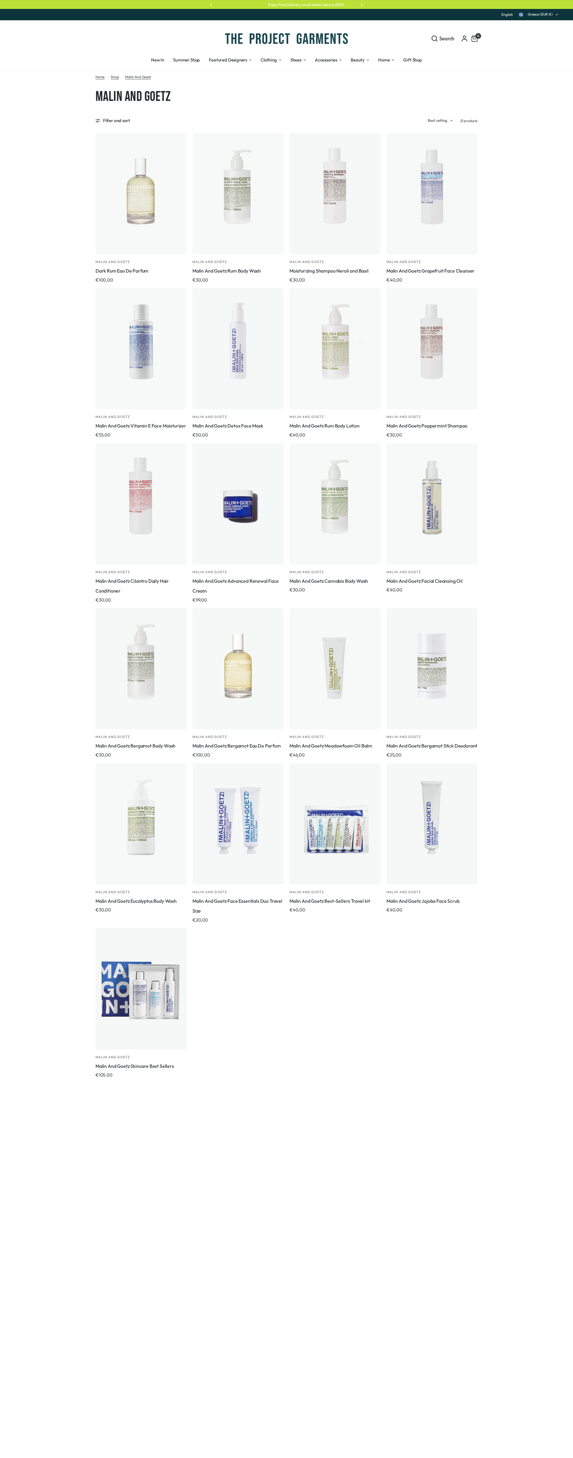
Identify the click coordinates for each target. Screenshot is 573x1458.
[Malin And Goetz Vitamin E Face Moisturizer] (141, 349)
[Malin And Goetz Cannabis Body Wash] (335, 504)
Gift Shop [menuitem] (412, 60)
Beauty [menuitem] (358, 60)
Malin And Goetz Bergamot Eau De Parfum (236, 746)
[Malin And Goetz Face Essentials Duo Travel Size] (238, 824)
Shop (115, 77)
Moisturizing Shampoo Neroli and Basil (329, 271)
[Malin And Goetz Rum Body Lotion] (335, 349)
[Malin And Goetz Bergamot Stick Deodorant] (432, 669)
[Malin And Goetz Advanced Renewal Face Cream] (238, 504)
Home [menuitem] (384, 60)
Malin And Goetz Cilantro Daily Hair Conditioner (132, 586)
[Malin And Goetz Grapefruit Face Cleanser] (432, 193)
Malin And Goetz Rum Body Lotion (324, 426)
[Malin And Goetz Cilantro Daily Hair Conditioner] (141, 504)
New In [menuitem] (157, 60)
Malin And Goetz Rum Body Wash (226, 271)
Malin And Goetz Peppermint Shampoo (426, 426)
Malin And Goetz (138, 77)
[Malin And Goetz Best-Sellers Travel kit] (335, 824)
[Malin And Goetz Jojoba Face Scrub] (432, 824)
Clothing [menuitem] (269, 60)
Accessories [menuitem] (326, 60)
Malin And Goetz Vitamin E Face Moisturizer (141, 426)
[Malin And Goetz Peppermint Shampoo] (432, 349)
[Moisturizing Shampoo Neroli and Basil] (335, 193)
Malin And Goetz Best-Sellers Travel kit (329, 901)
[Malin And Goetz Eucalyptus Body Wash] (141, 824)
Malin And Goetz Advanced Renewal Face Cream (235, 586)
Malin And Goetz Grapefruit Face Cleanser (430, 271)
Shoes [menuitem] (295, 60)
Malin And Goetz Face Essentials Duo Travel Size (237, 906)
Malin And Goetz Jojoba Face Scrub (422, 901)
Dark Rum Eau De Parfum (122, 271)
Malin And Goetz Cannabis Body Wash (328, 581)
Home (100, 77)
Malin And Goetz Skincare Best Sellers (135, 1066)
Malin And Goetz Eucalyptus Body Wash (136, 901)
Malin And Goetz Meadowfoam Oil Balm (330, 746)
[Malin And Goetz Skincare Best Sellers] (141, 989)
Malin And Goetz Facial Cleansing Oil (424, 581)
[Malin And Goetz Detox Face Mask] (238, 349)
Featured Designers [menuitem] (228, 60)
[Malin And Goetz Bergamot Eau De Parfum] (238, 669)
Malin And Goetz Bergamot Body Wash (135, 746)
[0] (473, 38)
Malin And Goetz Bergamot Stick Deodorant (431, 746)
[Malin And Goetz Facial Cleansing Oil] (432, 504)
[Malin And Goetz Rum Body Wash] (238, 193)
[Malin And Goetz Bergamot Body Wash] (141, 669)
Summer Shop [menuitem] (186, 60)
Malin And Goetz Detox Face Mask (227, 426)
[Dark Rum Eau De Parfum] (141, 193)
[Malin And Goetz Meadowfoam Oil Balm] (335, 669)
